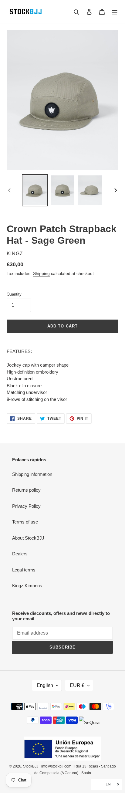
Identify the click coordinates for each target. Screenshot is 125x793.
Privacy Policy (26, 506)
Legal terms (23, 569)
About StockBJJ (28, 538)
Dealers (20, 553)
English (45, 685)
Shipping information (32, 474)
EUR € (77, 685)
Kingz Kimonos (27, 585)
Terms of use (25, 521)
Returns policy (26, 490)
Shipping (41, 273)
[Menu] (114, 11)
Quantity (14, 294)
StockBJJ (30, 766)
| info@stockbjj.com (55, 766)
